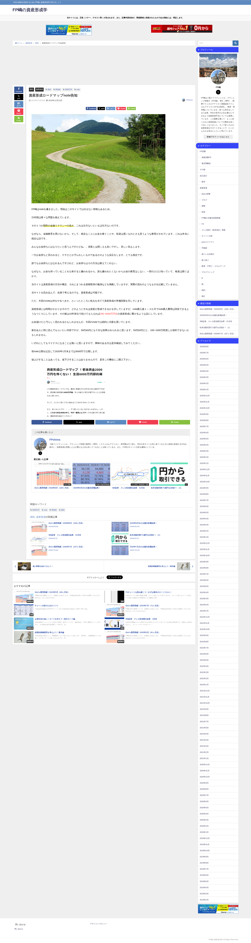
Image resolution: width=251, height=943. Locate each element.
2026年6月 (204, 359)
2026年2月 (204, 383)
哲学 (203, 182)
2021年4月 (204, 740)
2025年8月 (204, 420)
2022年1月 (204, 685)
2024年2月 (204, 531)
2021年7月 (204, 721)
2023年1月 (204, 611)
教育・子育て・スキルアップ (213, 266)
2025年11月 (204, 402)
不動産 (204, 248)
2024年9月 (204, 488)
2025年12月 (205, 396)
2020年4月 (204, 814)
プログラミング (208, 272)
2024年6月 (204, 506)
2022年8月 (204, 642)
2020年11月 (204, 771)
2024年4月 (204, 519)
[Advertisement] (103, 65)
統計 (203, 296)
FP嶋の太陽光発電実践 (211, 218)
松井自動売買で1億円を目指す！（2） (215, 327)
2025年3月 (204, 451)
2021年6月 (204, 728)
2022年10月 (205, 629)
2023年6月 (204, 580)
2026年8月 (204, 346)
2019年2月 (204, 900)
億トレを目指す (208, 254)
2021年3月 (204, 746)
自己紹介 (203, 176)
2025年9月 (204, 414)
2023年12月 (205, 543)
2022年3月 (204, 672)
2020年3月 (204, 820)
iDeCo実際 (206, 194)
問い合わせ (19, 929)
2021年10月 (205, 703)
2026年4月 (204, 371)
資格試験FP (206, 157)
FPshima (189, 100)
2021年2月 (204, 752)
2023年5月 (204, 586)
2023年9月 (204, 562)
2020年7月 (204, 795)
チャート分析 (207, 236)
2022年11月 (204, 623)
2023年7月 (204, 574)
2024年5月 (204, 512)
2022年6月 (204, 654)
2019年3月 (204, 894)
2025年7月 (204, 426)
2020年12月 (205, 764)
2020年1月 (204, 832)
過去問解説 (206, 163)
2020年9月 (204, 783)
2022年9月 (204, 635)
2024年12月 (205, 469)
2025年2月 (204, 457)
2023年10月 (205, 555)
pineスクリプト (208, 242)
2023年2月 (204, 605)
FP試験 (203, 151)
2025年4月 (204, 445)
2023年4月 (204, 592)
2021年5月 (204, 734)
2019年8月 (204, 863)
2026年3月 (204, 377)
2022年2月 (204, 678)
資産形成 (39, 89)
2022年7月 (204, 648)
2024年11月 (204, 475)
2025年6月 (204, 433)
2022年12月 (205, 617)
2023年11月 (204, 549)
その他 (202, 169)
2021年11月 (204, 697)
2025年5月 (204, 439)
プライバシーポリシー (98, 924)
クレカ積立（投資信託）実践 (213, 230)
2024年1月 (204, 537)
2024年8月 (204, 494)
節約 (31, 89)
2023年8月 (204, 568)
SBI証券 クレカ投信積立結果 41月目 (216, 321)
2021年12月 (205, 691)
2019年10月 (205, 850)
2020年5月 (204, 808)
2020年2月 (204, 826)
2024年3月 (204, 525)
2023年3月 (204, 598)
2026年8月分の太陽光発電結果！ (213, 315)
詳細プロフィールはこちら (218, 137)
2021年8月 (204, 715)
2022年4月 (204, 666)
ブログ (204, 200)
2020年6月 (204, 801)
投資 (203, 212)
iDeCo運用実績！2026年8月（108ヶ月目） (217, 309)
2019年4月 (204, 887)
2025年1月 (204, 463)
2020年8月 (204, 789)
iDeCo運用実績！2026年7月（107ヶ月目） (217, 334)
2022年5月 (204, 660)
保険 (203, 206)
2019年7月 (204, 869)
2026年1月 (204, 389)
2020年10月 (205, 777)
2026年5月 (204, 365)
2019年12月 (205, 838)
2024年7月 (204, 500)
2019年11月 (204, 844)
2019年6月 (204, 875)
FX (203, 224)
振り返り (205, 260)
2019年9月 (204, 857)
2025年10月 (205, 408)
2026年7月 (204, 353)
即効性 (58, 89)
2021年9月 (204, 709)
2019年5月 (204, 881)
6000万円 (68, 89)
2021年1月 (204, 758)
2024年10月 (205, 482)
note (78, 89)
